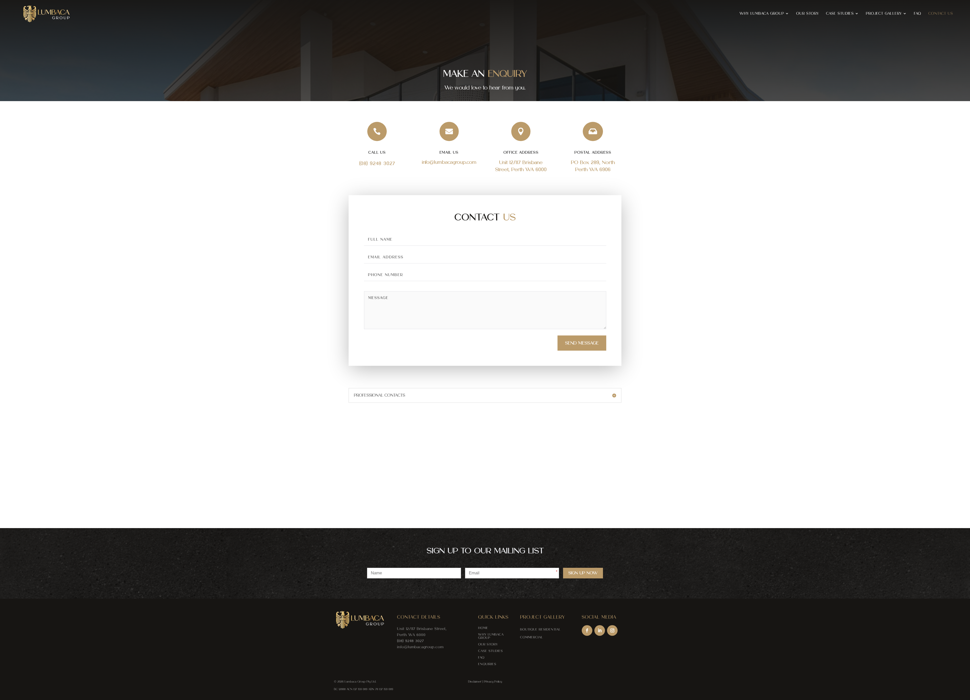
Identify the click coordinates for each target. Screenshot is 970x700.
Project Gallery (884, 13)
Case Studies (840, 13)
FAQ (917, 13)
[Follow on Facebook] (587, 630)
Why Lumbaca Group (762, 13)
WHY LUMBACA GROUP (491, 636)
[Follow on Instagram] (612, 630)
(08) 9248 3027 (377, 163)
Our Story (807, 13)
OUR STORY (488, 644)
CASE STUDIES (490, 651)
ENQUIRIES (487, 664)
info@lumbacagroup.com (420, 647)
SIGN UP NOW (583, 572)
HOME (483, 628)
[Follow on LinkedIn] (599, 630)
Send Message (582, 343)
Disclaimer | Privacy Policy (485, 681)
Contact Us (940, 13)
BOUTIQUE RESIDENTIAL (540, 629)
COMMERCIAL (531, 637)
